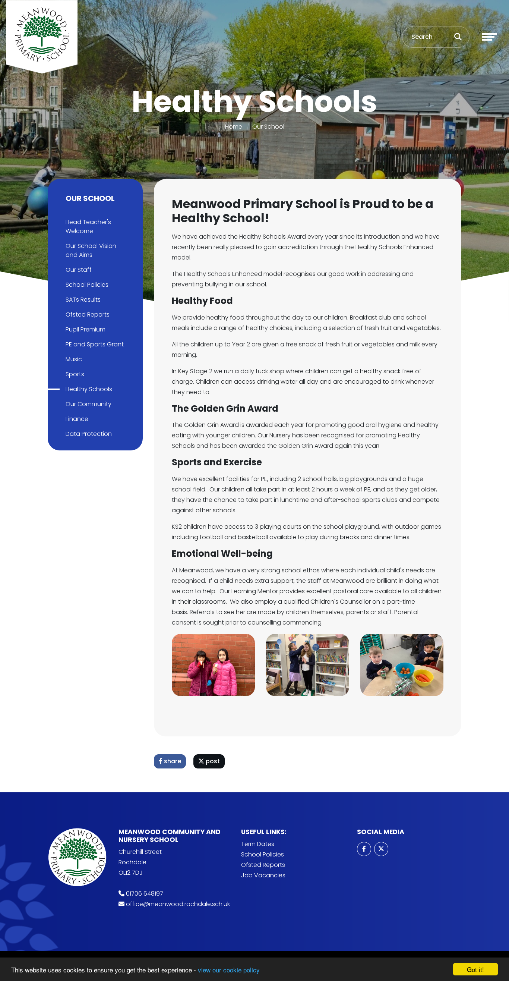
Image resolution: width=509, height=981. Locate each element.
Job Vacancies (263, 875)
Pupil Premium (85, 329)
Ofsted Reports (88, 314)
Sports (75, 374)
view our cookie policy (229, 969)
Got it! (475, 969)
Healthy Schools (89, 389)
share (171, 761)
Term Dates (257, 844)
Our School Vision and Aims (91, 250)
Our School (268, 126)
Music (74, 359)
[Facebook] (364, 849)
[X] (381, 849)
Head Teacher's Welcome (88, 226)
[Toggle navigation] (489, 37)
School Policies (87, 284)
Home (233, 126)
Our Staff (79, 269)
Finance (77, 419)
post (212, 761)
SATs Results (83, 299)
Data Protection (89, 434)
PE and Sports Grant (95, 344)
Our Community (88, 404)
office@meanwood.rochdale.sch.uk (178, 904)
